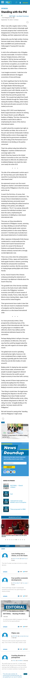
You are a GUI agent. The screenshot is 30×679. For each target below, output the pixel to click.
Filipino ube (15, 633)
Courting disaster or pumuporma (18, 656)
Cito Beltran (20, 660)
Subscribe (25, 2)
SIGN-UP (9, 467)
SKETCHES (12, 16)
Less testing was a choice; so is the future (19, 554)
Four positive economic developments (19, 579)
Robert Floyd (24, 558)
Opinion (4, 8)
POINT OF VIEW (16, 558)
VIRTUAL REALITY (16, 583)
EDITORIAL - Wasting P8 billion (14, 614)
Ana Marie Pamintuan (22, 16)
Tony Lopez (24, 583)
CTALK (14, 660)
